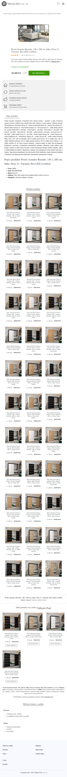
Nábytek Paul (34, 61)
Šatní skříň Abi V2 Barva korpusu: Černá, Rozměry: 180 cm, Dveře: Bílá (13, 347)
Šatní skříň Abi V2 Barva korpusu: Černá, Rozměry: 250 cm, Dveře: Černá (13, 581)
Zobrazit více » (55, 61)
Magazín (38, 745)
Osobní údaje (40, 753)
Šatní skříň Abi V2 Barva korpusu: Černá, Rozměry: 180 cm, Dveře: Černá (53, 281)
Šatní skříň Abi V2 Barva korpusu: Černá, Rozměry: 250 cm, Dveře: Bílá (33, 247)
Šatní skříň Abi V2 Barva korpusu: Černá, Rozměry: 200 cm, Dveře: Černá (53, 414)
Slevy (4, 753)
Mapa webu (39, 749)
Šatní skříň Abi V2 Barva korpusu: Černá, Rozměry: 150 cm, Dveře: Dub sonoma (33, 635)
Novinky (5, 749)
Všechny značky (8, 745)
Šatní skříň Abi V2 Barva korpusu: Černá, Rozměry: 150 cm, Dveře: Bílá (53, 548)
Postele (44, 600)
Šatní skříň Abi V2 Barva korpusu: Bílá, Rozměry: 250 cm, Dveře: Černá (53, 514)
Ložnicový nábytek (16, 13)
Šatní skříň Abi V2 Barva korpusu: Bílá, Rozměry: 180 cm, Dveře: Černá (13, 448)
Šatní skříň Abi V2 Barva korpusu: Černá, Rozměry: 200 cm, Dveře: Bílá (13, 481)
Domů (4, 13)
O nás (4, 760)
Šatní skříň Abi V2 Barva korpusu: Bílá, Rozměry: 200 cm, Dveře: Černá (33, 481)
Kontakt (5, 764)
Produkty (9, 13)
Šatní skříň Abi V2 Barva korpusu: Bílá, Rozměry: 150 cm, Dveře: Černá (53, 381)
